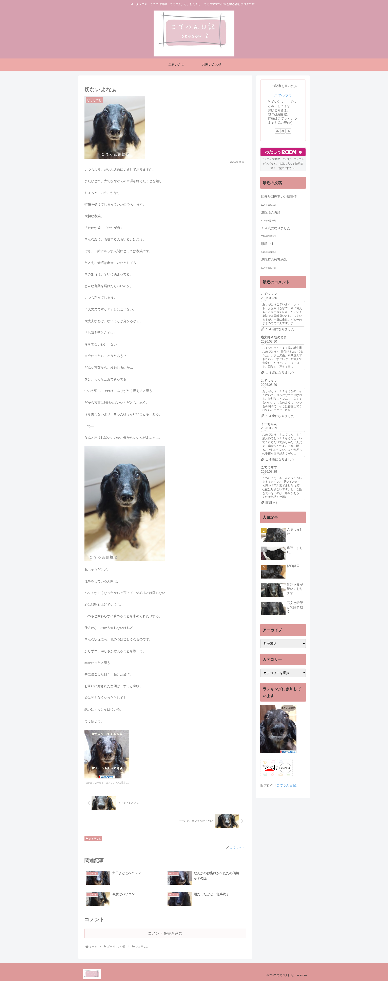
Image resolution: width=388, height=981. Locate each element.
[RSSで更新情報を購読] (288, 131)
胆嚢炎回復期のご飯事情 (279, 196)
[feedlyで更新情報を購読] (283, 131)
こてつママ (283, 96)
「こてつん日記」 (286, 785)
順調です (267, 243)
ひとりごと (95, 838)
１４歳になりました (275, 228)
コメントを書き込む (165, 933)
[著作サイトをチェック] (277, 131)
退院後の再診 (270, 212)
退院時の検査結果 (274, 259)
